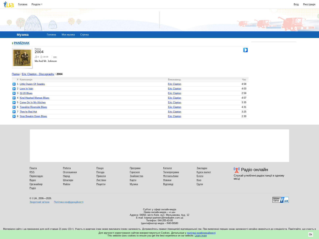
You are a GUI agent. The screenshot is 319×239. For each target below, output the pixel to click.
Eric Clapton (174, 84)
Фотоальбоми (170, 176)
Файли (66, 184)
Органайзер (36, 184)
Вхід (296, 4)
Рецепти (100, 184)
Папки (16, 74)
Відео (33, 180)
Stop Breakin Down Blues (33, 116)
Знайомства (136, 176)
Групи (200, 184)
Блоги (200, 176)
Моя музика (68, 34)
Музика (134, 184)
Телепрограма (171, 172)
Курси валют (204, 172)
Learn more (201, 235)
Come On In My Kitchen (33, 102)
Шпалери (68, 180)
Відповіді (168, 184)
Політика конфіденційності (68, 202)
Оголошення (70, 172)
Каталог (167, 168)
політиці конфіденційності (201, 232)
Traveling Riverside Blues (33, 107)
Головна (22, 4)
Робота (67, 168)
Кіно (199, 180)
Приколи (101, 176)
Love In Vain (26, 88)
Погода (100, 172)
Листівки (101, 180)
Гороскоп (135, 172)
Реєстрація (309, 4)
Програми (135, 168)
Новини (167, 180)
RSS (32, 172)
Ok (310, 234)
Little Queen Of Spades (32, 84)
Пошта (33, 168)
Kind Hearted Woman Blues (34, 97)
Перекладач (36, 176)
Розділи (36, 4)
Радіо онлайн (254, 169)
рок (54, 57)
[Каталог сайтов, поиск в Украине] (280, 198)
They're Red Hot (28, 111)
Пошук (100, 168)
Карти (133, 180)
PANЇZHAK (22, 43)
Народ (66, 176)
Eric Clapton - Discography (38, 74)
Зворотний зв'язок (39, 202)
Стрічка (84, 34)
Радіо (33, 188)
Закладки (202, 168)
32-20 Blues (26, 93)
